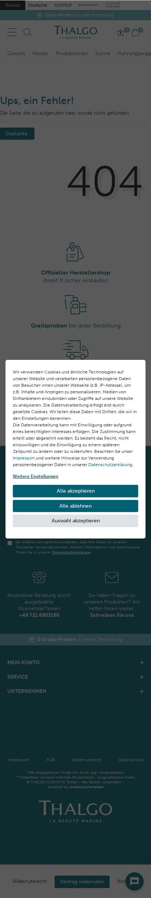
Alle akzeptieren (76, 491)
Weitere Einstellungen (35, 476)
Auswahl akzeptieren (76, 521)
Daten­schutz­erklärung (110, 464)
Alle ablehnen (75, 506)
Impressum (24, 458)
